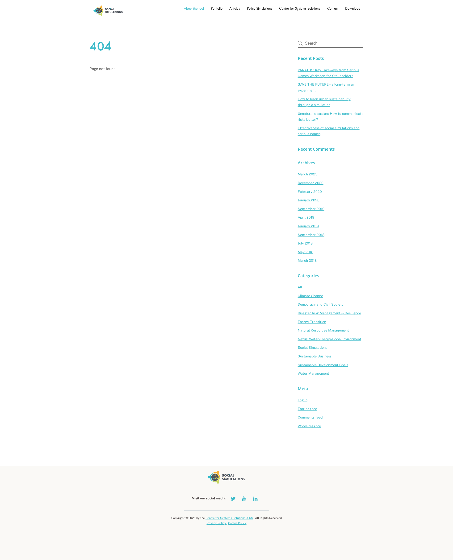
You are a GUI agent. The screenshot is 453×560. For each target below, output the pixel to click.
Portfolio (216, 8)
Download (352, 8)
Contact (332, 8)
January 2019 (308, 226)
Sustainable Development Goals (323, 365)
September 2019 (311, 209)
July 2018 (305, 243)
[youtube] (244, 498)
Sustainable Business (314, 356)
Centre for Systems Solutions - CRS (229, 518)
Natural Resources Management (323, 330)
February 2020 (310, 192)
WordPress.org (309, 426)
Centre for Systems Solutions (299, 8)
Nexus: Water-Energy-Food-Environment (329, 339)
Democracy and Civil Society (321, 304)
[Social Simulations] (108, 14)
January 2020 (308, 200)
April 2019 (306, 217)
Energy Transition (312, 322)
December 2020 (310, 183)
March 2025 (307, 174)
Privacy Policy (217, 523)
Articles (234, 8)
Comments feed (310, 417)
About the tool (194, 8)
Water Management (313, 373)
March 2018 (307, 260)
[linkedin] (255, 498)
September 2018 (311, 235)
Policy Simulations (259, 8)
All (300, 287)
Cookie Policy (237, 523)
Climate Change (310, 296)
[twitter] (233, 498)
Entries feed (307, 409)
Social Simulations (312, 347)
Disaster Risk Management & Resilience (329, 313)
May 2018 (305, 252)
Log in (302, 400)
